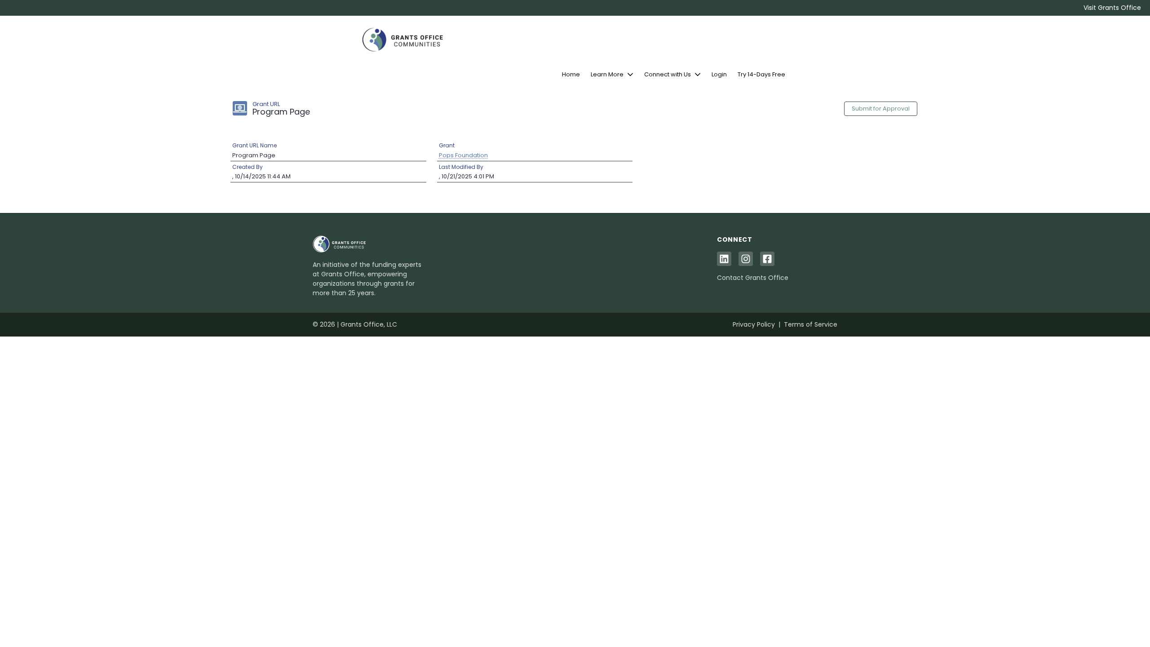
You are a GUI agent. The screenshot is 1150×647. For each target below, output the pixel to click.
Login (719, 74)
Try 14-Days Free (761, 74)
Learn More (607, 74)
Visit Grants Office (1112, 7)
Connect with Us (667, 74)
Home (571, 74)
